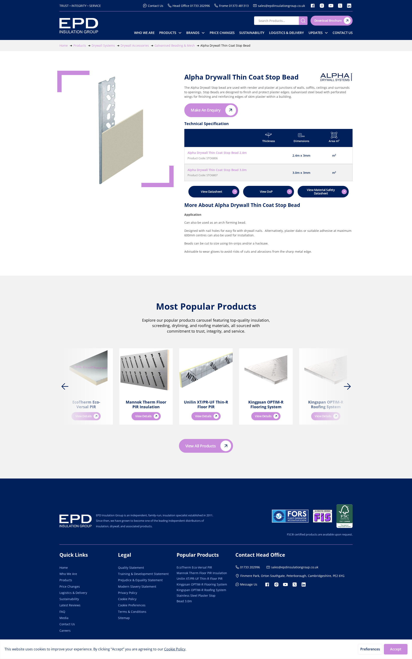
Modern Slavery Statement (137, 586)
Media (63, 618)
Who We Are (144, 33)
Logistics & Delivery (286, 33)
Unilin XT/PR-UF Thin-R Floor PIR (206, 404)
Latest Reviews (69, 605)
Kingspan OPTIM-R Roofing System (325, 404)
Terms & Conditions (132, 612)
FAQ (62, 612)
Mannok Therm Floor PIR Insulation (146, 404)
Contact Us (343, 33)
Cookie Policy (127, 599)
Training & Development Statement (143, 574)
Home (63, 568)
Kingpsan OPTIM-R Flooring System (265, 404)
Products (167, 33)
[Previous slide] (64, 386)
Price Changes (222, 33)
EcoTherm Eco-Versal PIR (86, 404)
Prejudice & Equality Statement (140, 580)
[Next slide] (347, 386)
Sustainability (251, 33)
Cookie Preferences (131, 605)
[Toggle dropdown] (180, 32)
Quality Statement (131, 568)
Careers (65, 630)
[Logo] (75, 521)
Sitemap (124, 618)
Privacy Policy (127, 593)
